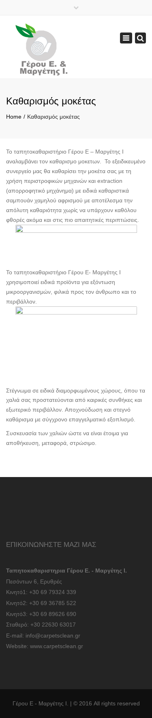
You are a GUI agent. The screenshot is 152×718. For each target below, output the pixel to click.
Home (13, 116)
